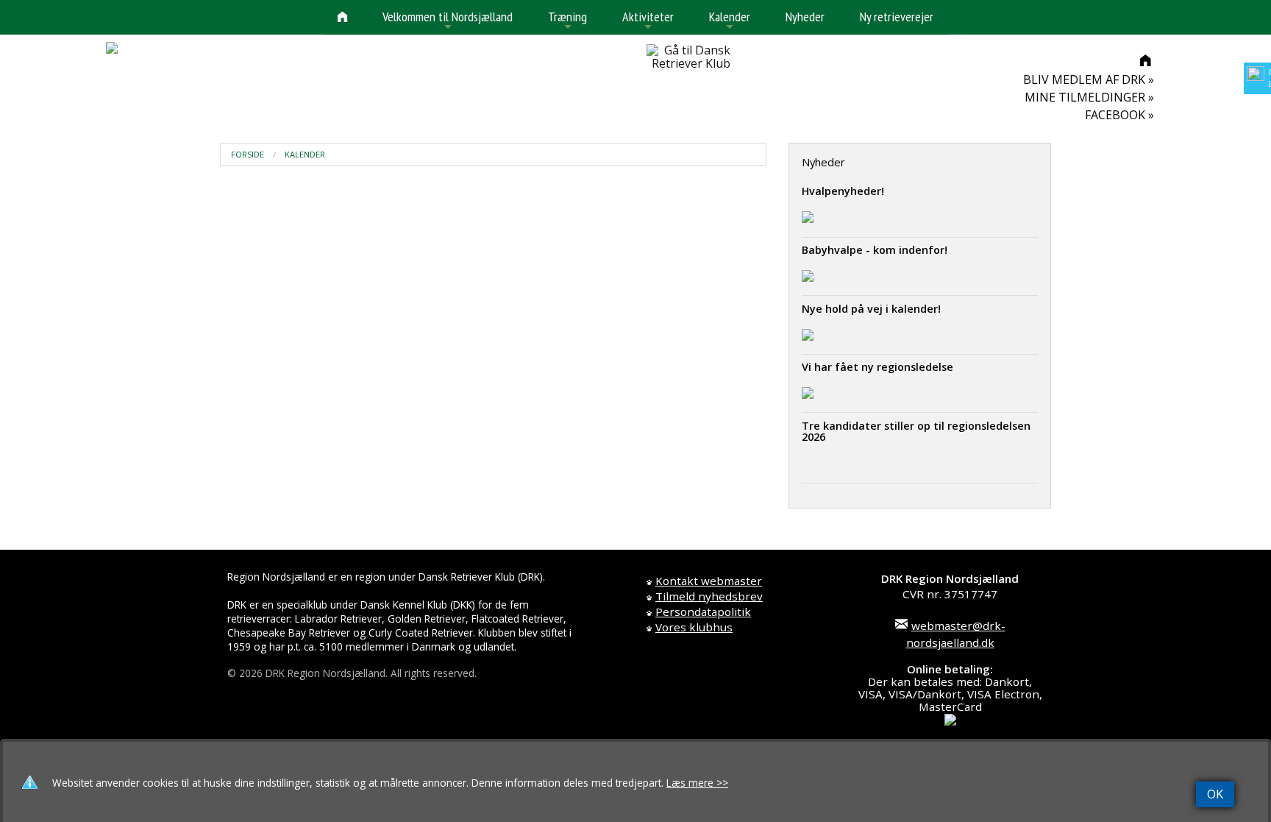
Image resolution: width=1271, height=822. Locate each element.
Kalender (729, 21)
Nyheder (805, 16)
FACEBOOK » (1119, 115)
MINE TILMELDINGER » (1089, 97)
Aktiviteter (648, 21)
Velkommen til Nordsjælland (447, 21)
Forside (247, 154)
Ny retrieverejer (896, 16)
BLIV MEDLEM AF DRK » (1088, 79)
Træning (567, 21)
